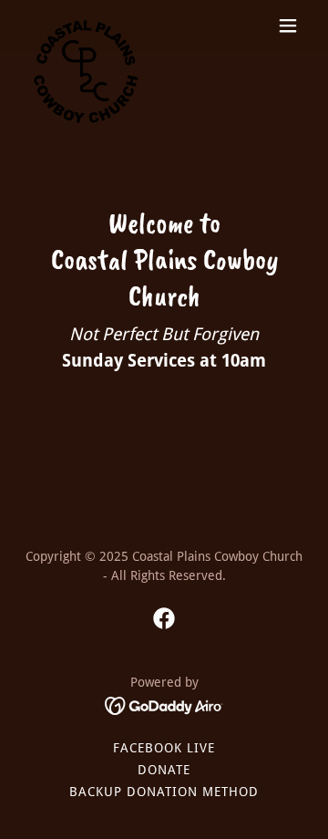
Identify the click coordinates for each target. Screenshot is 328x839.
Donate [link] (164, 769)
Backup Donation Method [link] (164, 791)
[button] (288, 25)
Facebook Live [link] (164, 748)
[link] (85, 25)
